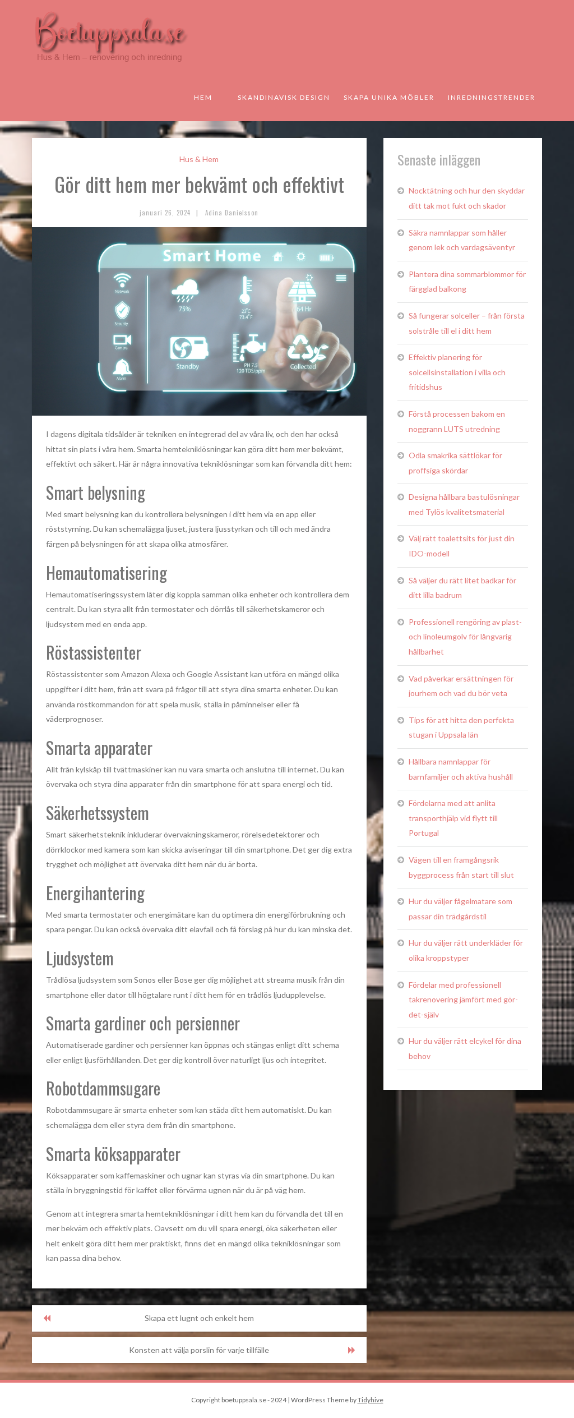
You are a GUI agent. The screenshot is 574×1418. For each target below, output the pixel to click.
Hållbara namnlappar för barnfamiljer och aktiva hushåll (461, 769)
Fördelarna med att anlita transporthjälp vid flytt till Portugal (453, 817)
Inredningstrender (491, 97)
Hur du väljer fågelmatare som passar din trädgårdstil (460, 908)
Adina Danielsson (231, 212)
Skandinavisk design (284, 97)
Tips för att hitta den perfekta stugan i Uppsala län (461, 727)
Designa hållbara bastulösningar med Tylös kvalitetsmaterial (464, 504)
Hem (203, 97)
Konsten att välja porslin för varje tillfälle (199, 1350)
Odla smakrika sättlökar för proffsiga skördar (455, 462)
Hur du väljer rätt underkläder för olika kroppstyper (466, 950)
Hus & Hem (199, 159)
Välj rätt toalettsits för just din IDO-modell (462, 545)
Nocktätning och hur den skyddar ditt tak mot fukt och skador (467, 198)
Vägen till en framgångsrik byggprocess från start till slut (461, 867)
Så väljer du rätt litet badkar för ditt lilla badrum (462, 588)
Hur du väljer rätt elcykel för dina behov (465, 1048)
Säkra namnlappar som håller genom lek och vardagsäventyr (462, 240)
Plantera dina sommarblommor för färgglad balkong (467, 281)
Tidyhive (370, 1400)
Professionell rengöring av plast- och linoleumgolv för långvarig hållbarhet (465, 636)
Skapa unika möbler (389, 97)
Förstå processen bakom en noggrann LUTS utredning (457, 421)
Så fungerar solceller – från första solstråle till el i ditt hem (467, 323)
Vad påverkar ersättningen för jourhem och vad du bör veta (461, 686)
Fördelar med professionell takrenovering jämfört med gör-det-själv (463, 999)
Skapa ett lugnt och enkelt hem (199, 1318)
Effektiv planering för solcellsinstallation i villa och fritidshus (457, 372)
